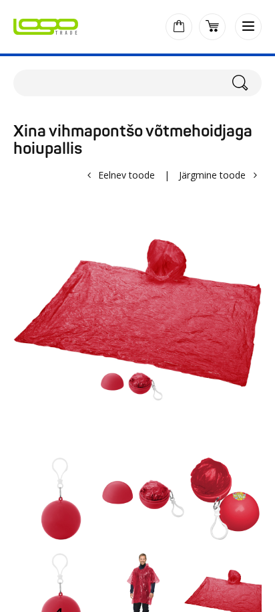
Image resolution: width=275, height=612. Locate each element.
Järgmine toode (212, 175)
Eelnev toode (126, 175)
